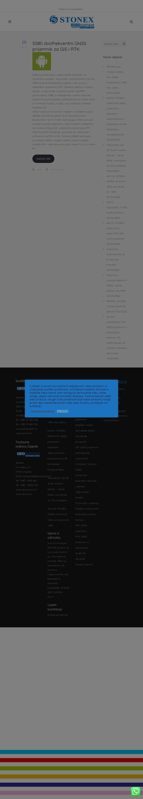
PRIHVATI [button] (62, 411)
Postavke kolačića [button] (42, 411)
